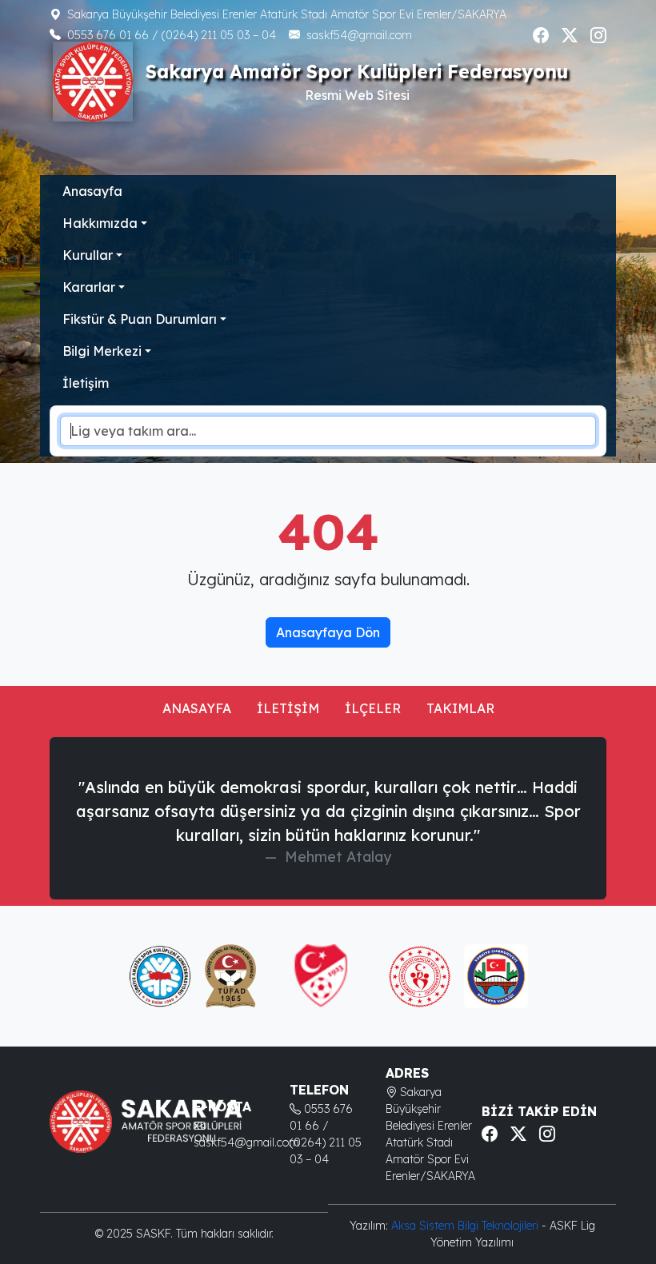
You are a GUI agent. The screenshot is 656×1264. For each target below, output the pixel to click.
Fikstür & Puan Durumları (139, 319)
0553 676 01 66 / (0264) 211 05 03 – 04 (171, 35)
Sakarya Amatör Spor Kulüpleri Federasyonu (357, 71)
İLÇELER (373, 708)
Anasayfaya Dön (328, 632)
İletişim (85, 383)
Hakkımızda (100, 223)
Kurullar (87, 255)
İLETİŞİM (288, 708)
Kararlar (88, 287)
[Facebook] (541, 35)
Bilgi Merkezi (102, 351)
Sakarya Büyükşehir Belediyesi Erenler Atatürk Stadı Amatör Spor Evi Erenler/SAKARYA (286, 14)
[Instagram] (598, 35)
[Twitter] (570, 35)
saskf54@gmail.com (359, 35)
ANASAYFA (196, 708)
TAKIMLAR (460, 708)
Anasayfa (92, 191)
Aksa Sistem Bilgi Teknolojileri (466, 1225)
